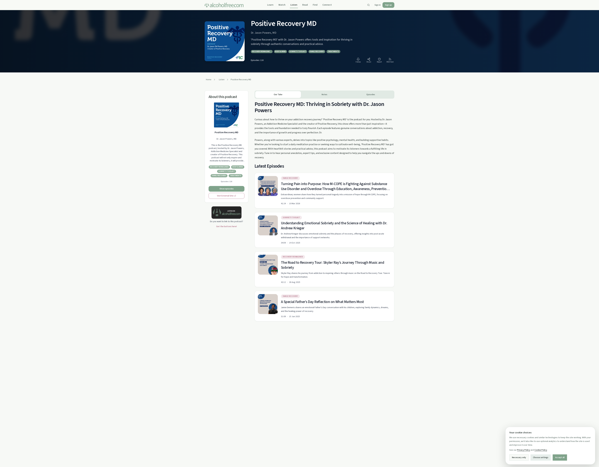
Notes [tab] (324, 94)
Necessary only (519, 457)
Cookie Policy (540, 450)
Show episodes (226, 188)
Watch (281, 5)
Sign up (388, 5)
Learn (270, 5)
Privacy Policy (523, 450)
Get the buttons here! (226, 226)
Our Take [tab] (278, 94)
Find (315, 5)
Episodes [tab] (371, 94)
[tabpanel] (324, 210)
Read (305, 5)
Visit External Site (225, 195)
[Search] (368, 5)
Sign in (378, 5)
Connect (327, 5)
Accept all (560, 457)
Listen (293, 5)
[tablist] (324, 95)
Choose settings (540, 457)
